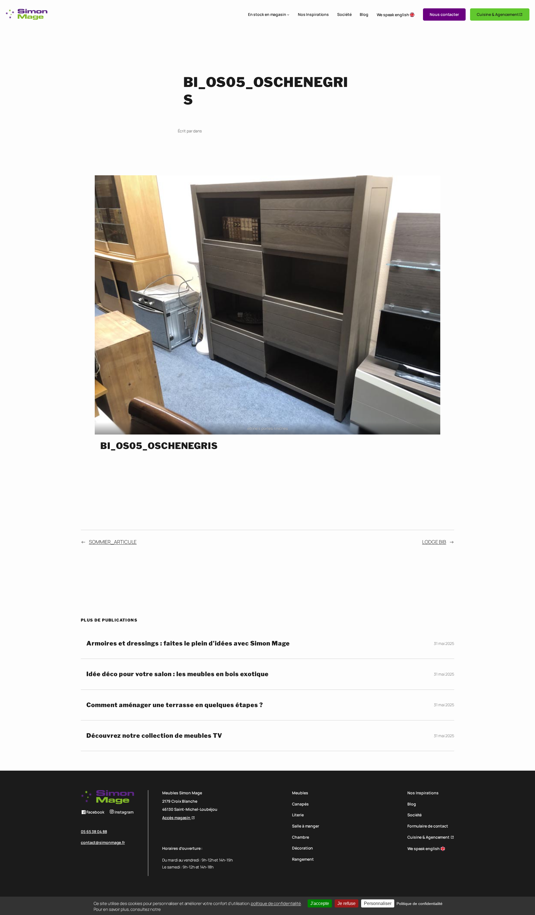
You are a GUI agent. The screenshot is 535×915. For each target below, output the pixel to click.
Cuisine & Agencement (498, 14)
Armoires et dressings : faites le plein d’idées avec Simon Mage (188, 643)
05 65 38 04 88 (94, 831)
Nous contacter (444, 14)
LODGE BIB (434, 541)
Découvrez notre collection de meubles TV (154, 735)
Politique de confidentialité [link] (419, 903)
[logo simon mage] (26, 14)
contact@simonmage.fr (103, 842)
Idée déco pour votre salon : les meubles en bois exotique (177, 674)
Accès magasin (176, 817)
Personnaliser (377, 903)
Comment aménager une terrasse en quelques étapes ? (174, 704)
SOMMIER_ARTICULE (113, 541)
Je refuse (346, 903)
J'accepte (319, 903)
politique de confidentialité (276, 903)
